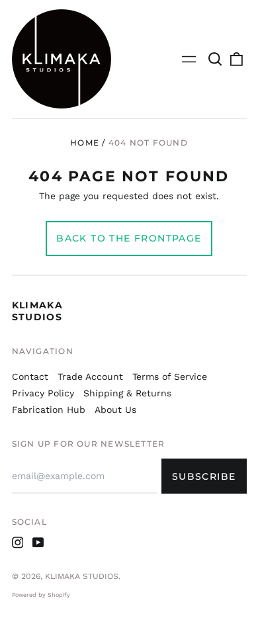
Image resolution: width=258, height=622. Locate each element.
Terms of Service (169, 376)
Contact (30, 376)
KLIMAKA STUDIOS (38, 311)
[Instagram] (18, 543)
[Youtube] (38, 543)
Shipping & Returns (127, 393)
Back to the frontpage (128, 238)
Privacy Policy (43, 393)
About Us (115, 409)
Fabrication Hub (48, 409)
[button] (215, 58)
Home (84, 143)
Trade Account (90, 376)
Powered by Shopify (41, 595)
